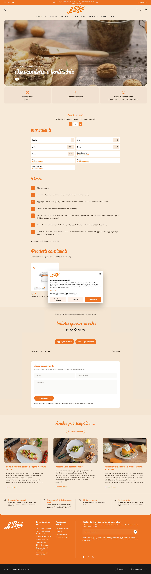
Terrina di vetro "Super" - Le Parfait (45, 296)
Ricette (21, 66)
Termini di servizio (80, 403)
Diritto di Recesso (42, 545)
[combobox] (142, 2)
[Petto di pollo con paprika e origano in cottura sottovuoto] (26, 450)
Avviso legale (41, 542)
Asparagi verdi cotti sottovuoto (69, 466)
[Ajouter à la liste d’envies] (34, 268)
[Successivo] (97, 2)
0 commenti (117, 351)
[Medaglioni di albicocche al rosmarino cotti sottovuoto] (125, 450)
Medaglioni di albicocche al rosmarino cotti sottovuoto (123, 468)
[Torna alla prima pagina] (15, 66)
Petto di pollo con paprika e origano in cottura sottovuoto (26, 468)
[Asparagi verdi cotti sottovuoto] (75, 450)
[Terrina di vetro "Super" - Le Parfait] (45, 277)
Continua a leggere (11, 487)
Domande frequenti (62, 528)
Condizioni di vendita (43, 528)
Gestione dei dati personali (42, 549)
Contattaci (59, 531)
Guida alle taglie (61, 534)
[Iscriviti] (135, 532)
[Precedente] (54, 2)
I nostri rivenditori (62, 537)
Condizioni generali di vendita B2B (43, 532)
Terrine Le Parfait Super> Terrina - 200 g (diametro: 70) (75, 119)
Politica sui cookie (42, 539)
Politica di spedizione (43, 536)
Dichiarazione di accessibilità (41, 554)
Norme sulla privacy (67, 403)
